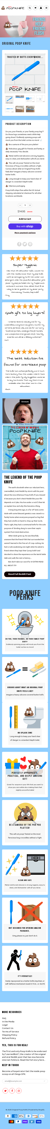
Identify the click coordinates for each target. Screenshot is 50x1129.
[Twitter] (5, 1091)
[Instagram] (19, 1091)
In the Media (8, 1022)
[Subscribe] (44, 1081)
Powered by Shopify (36, 1109)
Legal (5, 1025)
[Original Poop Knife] (25, 73)
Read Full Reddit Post (19, 574)
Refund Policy (9, 1038)
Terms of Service (10, 1032)
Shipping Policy (9, 1035)
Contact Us (7, 1028)
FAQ (4, 1018)
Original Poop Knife (16, 44)
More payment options (25, 232)
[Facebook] (12, 1091)
